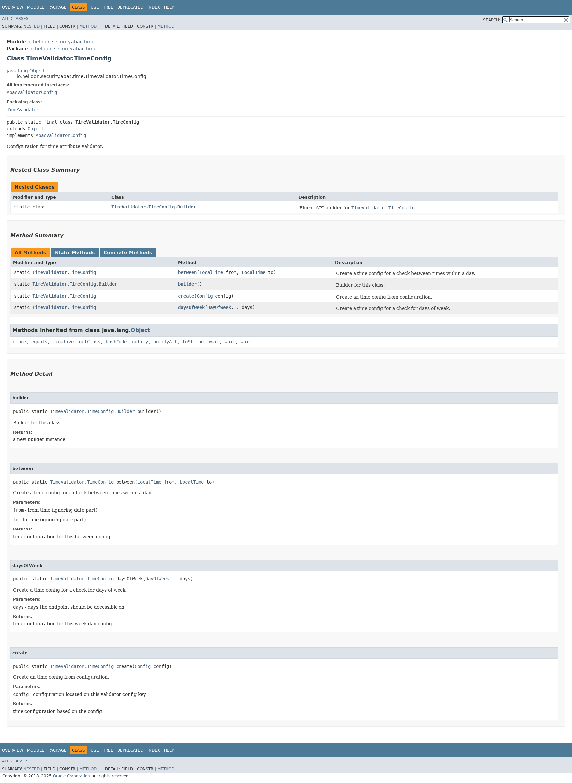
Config (205, 296)
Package (57, 7)
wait (214, 341)
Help (169, 7)
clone (19, 341)
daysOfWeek (191, 307)
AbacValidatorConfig (32, 92)
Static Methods (75, 252)
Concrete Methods (128, 252)
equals (39, 341)
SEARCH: (491, 20)
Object (36, 128)
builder (187, 284)
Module (35, 7)
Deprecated (130, 7)
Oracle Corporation (71, 776)
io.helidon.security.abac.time (61, 41)
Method (88, 26)
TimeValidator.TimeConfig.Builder (153, 206)
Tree (108, 7)
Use (95, 7)
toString (193, 341)
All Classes (15, 18)
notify (140, 341)
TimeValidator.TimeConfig (64, 272)
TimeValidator (23, 109)
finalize (63, 341)
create (186, 296)
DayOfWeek (219, 307)
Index (153, 7)
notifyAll (165, 341)
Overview (12, 7)
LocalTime (211, 272)
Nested (32, 26)
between (187, 272)
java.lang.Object (26, 70)
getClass (89, 341)
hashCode (116, 341)
